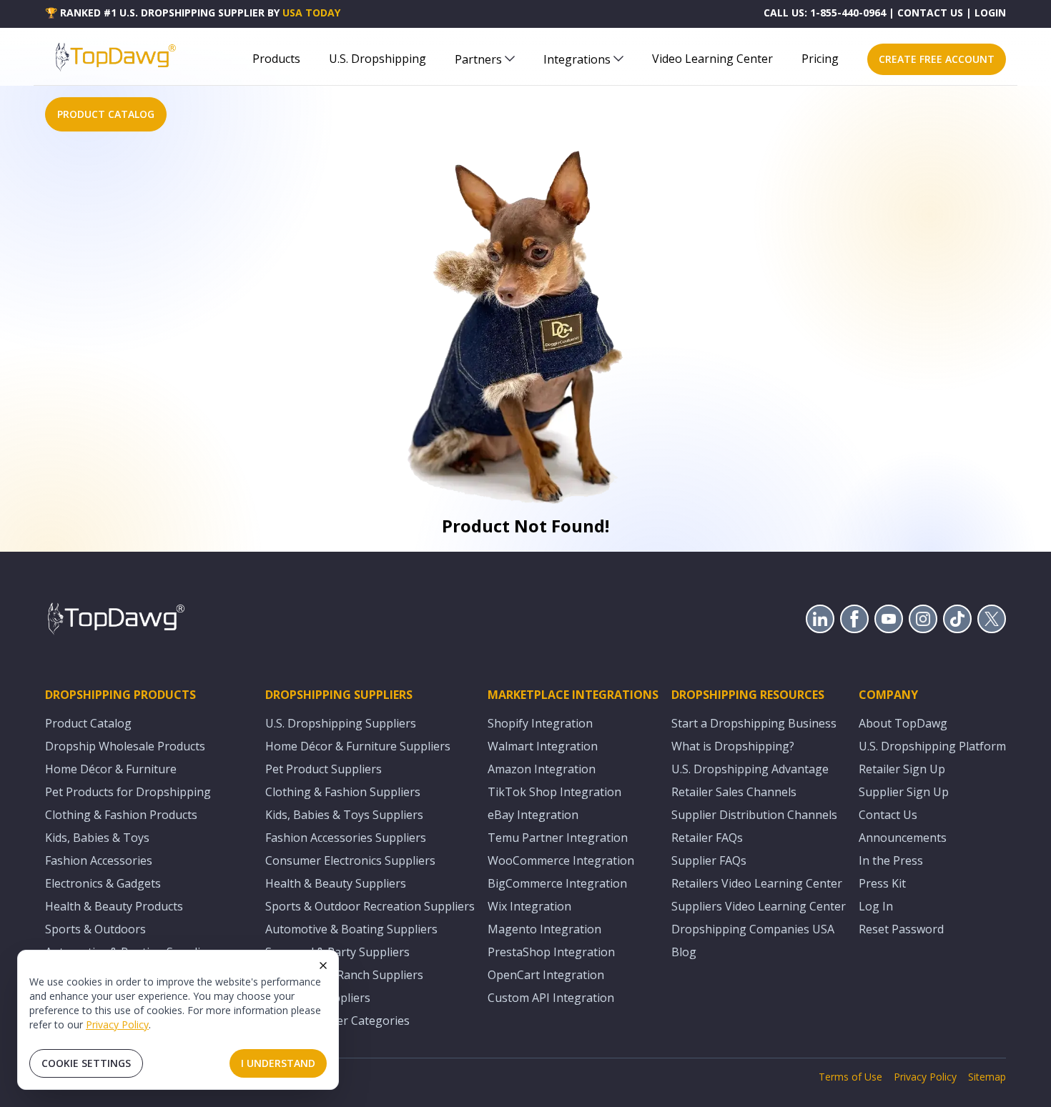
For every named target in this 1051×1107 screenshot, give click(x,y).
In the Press (891, 860)
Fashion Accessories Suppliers (345, 837)
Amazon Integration (542, 769)
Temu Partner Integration (558, 837)
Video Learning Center (712, 58)
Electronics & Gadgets (103, 883)
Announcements (903, 837)
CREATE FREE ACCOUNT (937, 59)
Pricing (820, 58)
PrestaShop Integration (551, 952)
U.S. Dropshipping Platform (932, 746)
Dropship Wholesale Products (125, 746)
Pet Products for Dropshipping (128, 792)
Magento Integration (544, 929)
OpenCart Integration (546, 975)
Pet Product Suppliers (323, 769)
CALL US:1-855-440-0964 (825, 12)
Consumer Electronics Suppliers (350, 860)
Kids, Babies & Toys (97, 837)
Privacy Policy (117, 1024)
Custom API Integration (551, 998)
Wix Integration (529, 906)
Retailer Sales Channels (733, 792)
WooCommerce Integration (561, 860)
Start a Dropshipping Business (754, 723)
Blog (683, 952)
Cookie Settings (86, 1063)
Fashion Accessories (98, 860)
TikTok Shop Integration (554, 792)
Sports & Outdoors (95, 929)
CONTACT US (930, 12)
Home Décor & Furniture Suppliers (357, 746)
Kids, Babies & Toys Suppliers (344, 815)
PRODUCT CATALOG (105, 114)
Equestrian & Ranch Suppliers (344, 975)
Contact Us (888, 815)
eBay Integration (533, 815)
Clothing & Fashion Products (121, 815)
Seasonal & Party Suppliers (337, 952)
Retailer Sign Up (902, 769)
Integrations (577, 59)
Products (276, 58)
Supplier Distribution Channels (754, 815)
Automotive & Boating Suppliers (351, 929)
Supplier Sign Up (904, 792)
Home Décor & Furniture (111, 769)
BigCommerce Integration (557, 883)
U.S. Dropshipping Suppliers (340, 723)
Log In (876, 906)
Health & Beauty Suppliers (335, 883)
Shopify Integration (540, 723)
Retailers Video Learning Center (756, 883)
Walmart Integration (543, 746)
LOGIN (990, 12)
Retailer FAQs (707, 837)
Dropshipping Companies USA (752, 929)
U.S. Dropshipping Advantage (750, 769)
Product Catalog (88, 723)
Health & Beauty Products (114, 906)
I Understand (278, 1063)
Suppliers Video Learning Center (758, 906)
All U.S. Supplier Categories (337, 1020)
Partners (478, 59)
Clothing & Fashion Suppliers (342, 792)
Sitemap (987, 1076)
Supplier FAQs (708, 860)
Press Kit (882, 883)
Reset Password (901, 929)
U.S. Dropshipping (377, 58)
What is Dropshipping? (732, 746)
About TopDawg (903, 723)
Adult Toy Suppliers (317, 998)
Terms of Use (850, 1076)
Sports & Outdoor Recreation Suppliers (370, 906)
